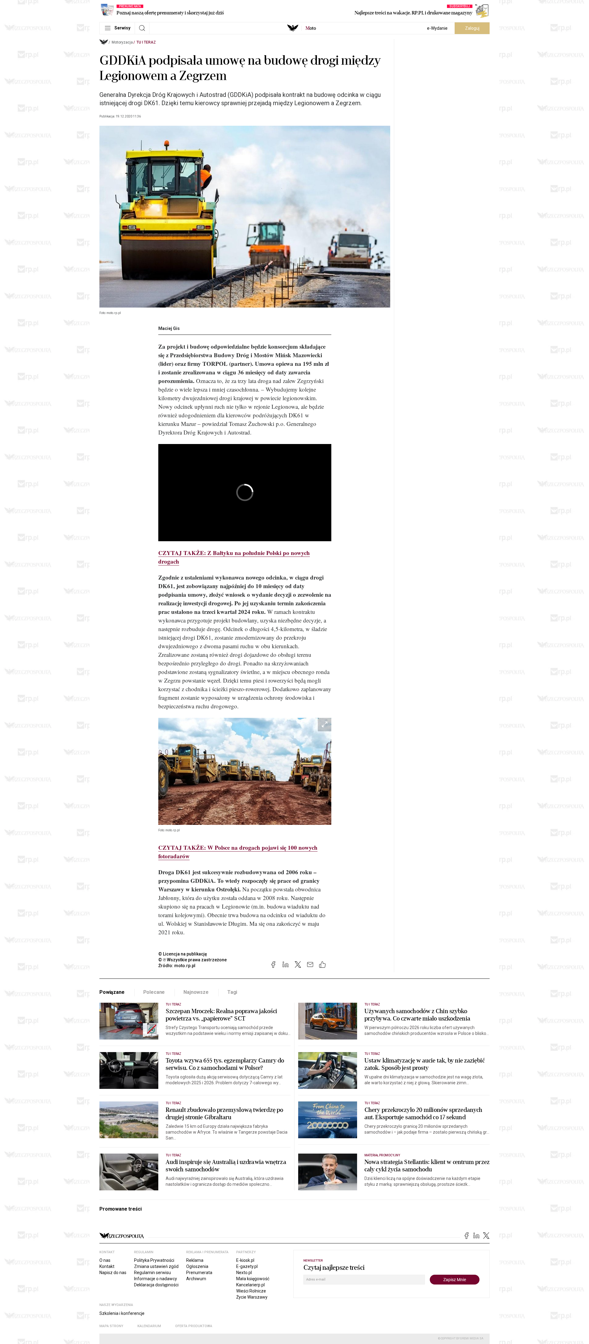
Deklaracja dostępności (156, 1284)
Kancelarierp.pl (250, 1284)
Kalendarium (149, 1326)
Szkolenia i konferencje (121, 1313)
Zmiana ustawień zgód (156, 1266)
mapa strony (111, 1326)
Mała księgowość (252, 1278)
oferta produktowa (193, 1326)
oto (311, 28)
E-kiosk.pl (245, 1260)
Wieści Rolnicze (251, 1290)
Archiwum (196, 1278)
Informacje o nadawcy (155, 1278)
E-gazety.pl (247, 1266)
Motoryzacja (122, 42)
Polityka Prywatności (154, 1260)
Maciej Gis (169, 328)
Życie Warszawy (252, 1297)
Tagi (232, 992)
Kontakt (106, 1266)
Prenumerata (199, 1272)
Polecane (154, 992)
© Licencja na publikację (182, 954)
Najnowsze (196, 992)
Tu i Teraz (146, 42)
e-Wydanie (437, 28)
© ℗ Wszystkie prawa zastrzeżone (192, 959)
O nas (104, 1260)
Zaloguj (472, 28)
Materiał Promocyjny (382, 1155)
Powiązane (112, 992)
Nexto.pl (244, 1272)
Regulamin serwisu (152, 1272)
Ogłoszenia (197, 1266)
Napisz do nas (112, 1272)
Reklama (194, 1260)
